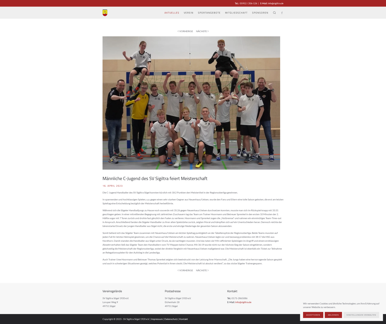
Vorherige (186, 31)
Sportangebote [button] (209, 12)
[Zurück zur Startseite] (105, 13)
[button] (274, 13)
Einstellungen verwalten (361, 315)
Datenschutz (171, 319)
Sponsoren (260, 12)
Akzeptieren (313, 315)
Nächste (201, 31)
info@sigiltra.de (275, 3)
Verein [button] (188, 12)
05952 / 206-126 (248, 3)
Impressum (157, 319)
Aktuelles (172, 12)
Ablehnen (333, 315)
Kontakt (183, 319)
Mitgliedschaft (236, 12)
